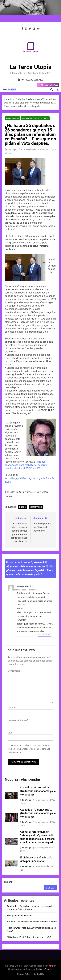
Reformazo (36, 506)
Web (10, 732)
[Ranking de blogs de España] (37, 478)
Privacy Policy (23, 974)
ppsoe (22, 506)
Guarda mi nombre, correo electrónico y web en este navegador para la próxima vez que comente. (29, 749)
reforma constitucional (35, 118)
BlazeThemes (45, 969)
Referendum (12, 118)
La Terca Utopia (30, 67)
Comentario (15, 670)
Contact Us (38, 974)
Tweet (8, 481)
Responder (45, 634)
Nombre (13, 707)
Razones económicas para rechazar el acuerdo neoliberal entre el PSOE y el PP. (26, 465)
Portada (8, 99)
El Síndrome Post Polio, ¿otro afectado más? (29, 937)
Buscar (8, 881)
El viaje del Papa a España (20, 915)
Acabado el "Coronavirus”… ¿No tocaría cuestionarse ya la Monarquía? (38, 813)
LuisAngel (12, 149)
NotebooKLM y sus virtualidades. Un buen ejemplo (32, 921)
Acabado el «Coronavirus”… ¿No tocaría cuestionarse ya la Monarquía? (38, 791)
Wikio (8, 478)
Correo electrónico (18, 720)
